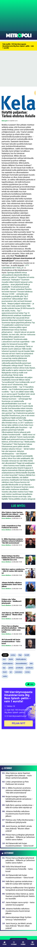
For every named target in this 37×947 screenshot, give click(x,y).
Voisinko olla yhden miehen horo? (15, 492)
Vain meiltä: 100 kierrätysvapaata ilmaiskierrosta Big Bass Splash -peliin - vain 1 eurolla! (18, 46)
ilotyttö (11, 659)
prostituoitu (19, 668)
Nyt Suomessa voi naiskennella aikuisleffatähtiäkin (17, 401)
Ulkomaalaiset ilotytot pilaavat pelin (16, 432)
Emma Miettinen (6, 518)
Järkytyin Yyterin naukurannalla (22, 437)
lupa (4, 668)
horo (4, 659)
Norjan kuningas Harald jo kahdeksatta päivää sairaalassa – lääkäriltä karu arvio (12, 558)
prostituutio (29, 668)
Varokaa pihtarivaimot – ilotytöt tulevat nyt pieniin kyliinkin (18, 332)
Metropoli (4, 121)
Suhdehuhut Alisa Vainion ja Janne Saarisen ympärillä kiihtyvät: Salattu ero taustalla (20, 896)
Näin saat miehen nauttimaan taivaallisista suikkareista (17, 494)
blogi (20, 655)
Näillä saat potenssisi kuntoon (14, 439)
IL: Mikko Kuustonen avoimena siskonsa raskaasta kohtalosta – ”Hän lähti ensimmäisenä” (13, 541)
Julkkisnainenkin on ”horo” (12, 420)
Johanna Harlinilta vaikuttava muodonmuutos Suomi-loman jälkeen (12, 584)
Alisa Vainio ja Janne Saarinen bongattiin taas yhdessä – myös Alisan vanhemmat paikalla (13, 514)
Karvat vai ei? (7, 384)
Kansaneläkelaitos (21, 663)
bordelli (27, 655)
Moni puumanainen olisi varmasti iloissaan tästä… (17, 301)
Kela (31, 663)
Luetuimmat (9, 853)
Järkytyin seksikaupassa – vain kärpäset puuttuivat (14, 453)
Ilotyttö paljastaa (21, 659)
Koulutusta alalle (20, 339)
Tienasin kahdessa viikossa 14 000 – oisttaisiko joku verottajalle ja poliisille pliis (17, 293)
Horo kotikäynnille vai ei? (25, 382)
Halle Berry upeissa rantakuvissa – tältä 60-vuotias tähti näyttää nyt (13, 571)
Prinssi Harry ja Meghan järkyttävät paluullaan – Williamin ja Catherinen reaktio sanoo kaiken (13, 629)
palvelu (11, 668)
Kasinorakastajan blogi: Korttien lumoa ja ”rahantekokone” (18, 918)
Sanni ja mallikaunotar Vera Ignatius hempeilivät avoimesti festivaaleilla (20, 888)
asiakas (13, 655)
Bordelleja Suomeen (21, 396)
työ (11, 672)
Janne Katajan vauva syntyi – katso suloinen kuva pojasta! (20, 903)
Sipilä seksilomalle (18, 418)
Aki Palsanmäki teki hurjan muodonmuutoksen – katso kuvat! (11, 641)
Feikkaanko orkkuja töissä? (13, 365)
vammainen (18, 672)
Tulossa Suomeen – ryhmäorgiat (15, 399)
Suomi (5, 672)
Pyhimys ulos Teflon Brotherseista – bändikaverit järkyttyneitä (11, 601)
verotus (27, 672)
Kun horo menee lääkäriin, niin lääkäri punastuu (18, 477)
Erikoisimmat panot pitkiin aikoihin (15, 446)
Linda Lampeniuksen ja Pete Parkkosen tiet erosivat (11, 527)
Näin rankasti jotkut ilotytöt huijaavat (16, 468)
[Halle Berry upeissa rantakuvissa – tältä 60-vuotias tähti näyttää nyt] (30, 573)
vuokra (5, 676)
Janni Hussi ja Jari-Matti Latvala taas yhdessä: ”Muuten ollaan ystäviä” (13, 615)
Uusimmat (8, 768)
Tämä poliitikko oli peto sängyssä (21, 499)
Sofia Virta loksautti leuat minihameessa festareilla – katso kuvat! (19, 868)
